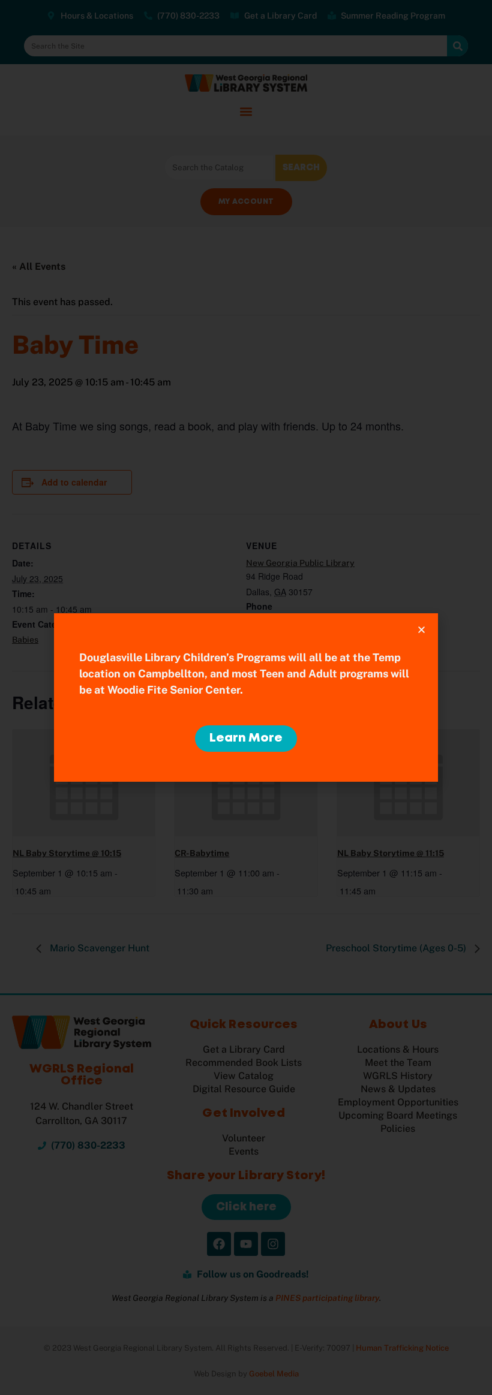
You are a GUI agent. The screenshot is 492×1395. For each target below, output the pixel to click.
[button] (421, 629)
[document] (246, 697)
